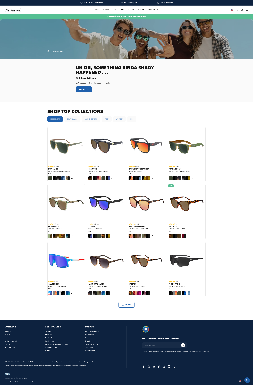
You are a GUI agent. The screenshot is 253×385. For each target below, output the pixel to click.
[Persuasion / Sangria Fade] (144, 293)
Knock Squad (49, 341)
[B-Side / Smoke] (68, 178)
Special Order (50, 338)
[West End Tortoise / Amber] (90, 178)
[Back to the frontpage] (48, 51)
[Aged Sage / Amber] (50, 236)
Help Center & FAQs (92, 332)
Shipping (88, 341)
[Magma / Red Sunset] (55, 293)
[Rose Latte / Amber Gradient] (139, 236)
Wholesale (48, 335)
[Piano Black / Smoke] (175, 236)
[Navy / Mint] (68, 293)
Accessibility (30, 381)
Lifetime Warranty (91, 344)
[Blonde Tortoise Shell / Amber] (63, 236)
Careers (48, 332)
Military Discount (11, 341)
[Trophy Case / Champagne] (59, 293)
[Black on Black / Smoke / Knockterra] (186, 260)
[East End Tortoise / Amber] (135, 236)
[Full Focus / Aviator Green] (179, 293)
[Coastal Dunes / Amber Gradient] (144, 236)
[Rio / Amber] (179, 236)
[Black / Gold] (144, 178)
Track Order (89, 335)
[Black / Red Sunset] (131, 178)
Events (47, 351)
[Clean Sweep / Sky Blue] (188, 293)
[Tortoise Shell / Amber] (103, 236)
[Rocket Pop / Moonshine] (50, 293)
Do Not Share (37, 381)
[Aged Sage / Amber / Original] (66, 203)
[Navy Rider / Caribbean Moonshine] (103, 293)
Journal (7, 335)
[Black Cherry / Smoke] (184, 236)
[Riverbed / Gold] (148, 178)
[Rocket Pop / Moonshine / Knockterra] (66, 260)
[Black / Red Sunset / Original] (146, 145)
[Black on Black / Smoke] (55, 178)
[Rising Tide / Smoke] (68, 236)
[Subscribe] (183, 345)
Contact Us (89, 347)
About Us (8, 332)
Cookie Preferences (45, 381)
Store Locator (90, 351)
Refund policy (8, 381)
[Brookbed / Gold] (59, 236)
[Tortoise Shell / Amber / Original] (186, 203)
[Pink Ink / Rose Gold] (135, 293)
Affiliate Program (51, 347)
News (7, 338)
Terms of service (22, 381)
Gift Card (8, 344)
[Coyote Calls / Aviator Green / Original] (66, 145)
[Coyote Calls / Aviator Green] (50, 178)
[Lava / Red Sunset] (175, 293)
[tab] (55, 119)
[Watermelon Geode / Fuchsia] (139, 293)
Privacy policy (15, 381)
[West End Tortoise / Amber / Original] (106, 145)
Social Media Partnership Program (57, 344)
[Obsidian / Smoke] (59, 178)
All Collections (10, 347)
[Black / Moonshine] (108, 178)
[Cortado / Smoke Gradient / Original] (106, 260)
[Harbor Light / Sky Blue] (63, 178)
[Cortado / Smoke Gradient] (179, 178)
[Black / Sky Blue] (139, 178)
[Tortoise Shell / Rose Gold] (131, 236)
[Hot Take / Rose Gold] (99, 178)
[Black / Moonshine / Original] (106, 203)
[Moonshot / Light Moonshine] (184, 293)
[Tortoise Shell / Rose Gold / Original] (146, 203)
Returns (88, 338)
